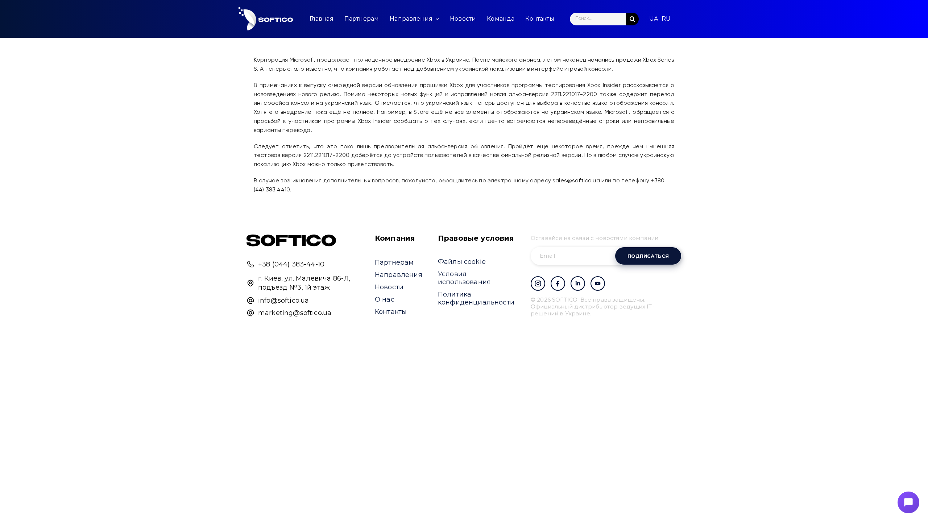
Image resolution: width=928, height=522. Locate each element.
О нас (384, 299)
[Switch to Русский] (666, 19)
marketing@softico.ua (294, 313)
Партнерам (394, 262)
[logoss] (266, 18)
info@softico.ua (283, 300)
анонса (529, 60)
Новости (389, 287)
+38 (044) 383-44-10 (291, 264)
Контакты (391, 312)
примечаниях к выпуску (293, 85)
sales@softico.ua (576, 181)
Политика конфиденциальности (476, 298)
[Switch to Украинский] (653, 19)
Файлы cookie (462, 262)
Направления (398, 275)
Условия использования (464, 278)
